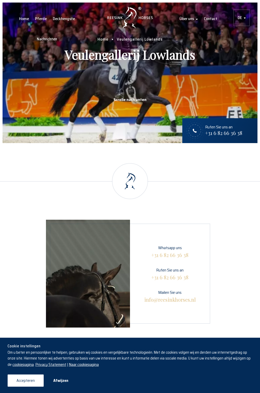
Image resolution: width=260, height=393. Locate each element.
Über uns (187, 18)
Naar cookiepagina (84, 364)
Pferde (41, 18)
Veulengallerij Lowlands (139, 39)
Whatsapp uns (169, 251)
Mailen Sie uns (170, 296)
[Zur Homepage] (130, 18)
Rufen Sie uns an (169, 274)
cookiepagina (23, 364)
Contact (210, 18)
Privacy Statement (50, 364)
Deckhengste (64, 18)
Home (24, 18)
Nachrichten (47, 39)
